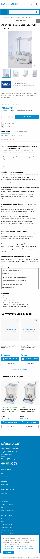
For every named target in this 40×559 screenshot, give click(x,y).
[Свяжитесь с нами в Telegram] (3, 463)
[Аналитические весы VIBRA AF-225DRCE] (29, 393)
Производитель (8, 139)
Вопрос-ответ (17, 135)
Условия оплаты (6, 524)
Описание (5, 131)
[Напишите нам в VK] (11, 463)
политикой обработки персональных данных (18, 548)
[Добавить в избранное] (17, 320)
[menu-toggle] (4, 12)
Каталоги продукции (7, 519)
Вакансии (4, 481)
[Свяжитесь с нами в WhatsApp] (7, 463)
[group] (20, 49)
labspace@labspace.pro (8, 459)
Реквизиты (4, 484)
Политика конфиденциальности (11, 533)
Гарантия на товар (7, 530)
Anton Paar (4, 501)
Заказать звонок (6, 454)
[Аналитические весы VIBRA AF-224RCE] (10, 393)
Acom (3, 499)
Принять (9, 552)
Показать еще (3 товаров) (20, 369)
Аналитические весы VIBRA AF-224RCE (8, 410)
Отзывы (4, 135)
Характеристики (20, 131)
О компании (5, 476)
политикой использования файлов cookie (17, 546)
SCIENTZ (4, 493)
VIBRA (25, 83)
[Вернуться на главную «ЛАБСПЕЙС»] (20, 444)
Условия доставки (7, 527)
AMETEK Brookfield (7, 504)
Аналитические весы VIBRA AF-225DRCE (27, 410)
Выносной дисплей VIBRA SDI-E (8, 347)
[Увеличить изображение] (35, 65)
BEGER (3, 507)
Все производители (7, 510)
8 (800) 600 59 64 (9, 451)
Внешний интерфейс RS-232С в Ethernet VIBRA (28, 347)
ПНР (2, 521)
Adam (3, 496)
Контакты (4, 473)
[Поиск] (36, 12)
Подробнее (10, 363)
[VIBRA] (7, 85)
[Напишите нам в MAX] (15, 463)
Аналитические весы (27, 85)
